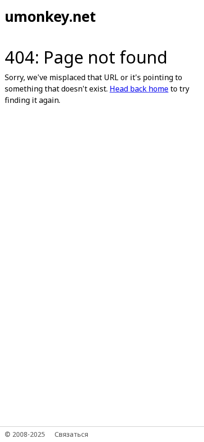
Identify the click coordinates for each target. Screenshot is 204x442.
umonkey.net (50, 16)
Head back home (139, 88)
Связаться (71, 434)
